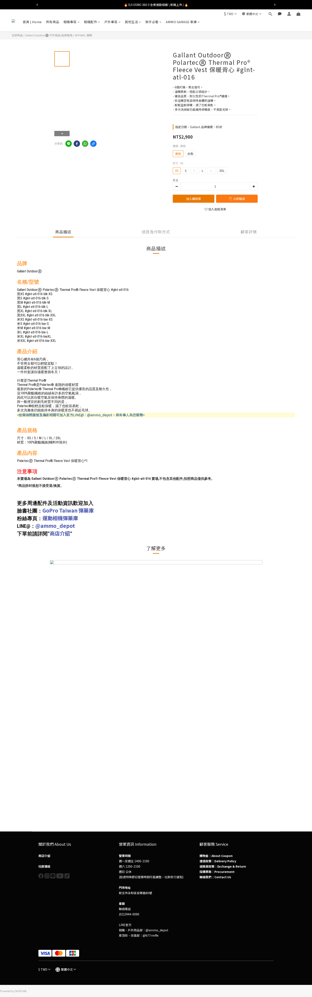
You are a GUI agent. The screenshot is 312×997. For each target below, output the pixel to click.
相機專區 (70, 22)
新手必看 (152, 22)
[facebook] (77, 143)
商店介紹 (60, 533)
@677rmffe (151, 935)
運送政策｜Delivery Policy (218, 861)
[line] (68, 143)
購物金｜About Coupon (216, 856)
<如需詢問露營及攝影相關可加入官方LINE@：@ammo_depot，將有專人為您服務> (81, 414)
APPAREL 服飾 (83, 35)
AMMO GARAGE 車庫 (181, 22)
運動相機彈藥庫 (60, 518)
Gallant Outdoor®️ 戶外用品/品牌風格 (48, 35)
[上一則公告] (37, 5)
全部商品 (17, 35)
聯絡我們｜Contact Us (215, 877)
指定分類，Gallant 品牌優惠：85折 (198, 127)
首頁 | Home (32, 22)
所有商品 (52, 22)
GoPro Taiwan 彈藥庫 (68, 510)
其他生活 (131, 22)
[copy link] (93, 143)
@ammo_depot (55, 525)
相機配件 (90, 22)
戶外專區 (111, 22)
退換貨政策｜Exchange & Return (223, 866)
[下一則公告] (275, 5)
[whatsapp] (85, 143)
